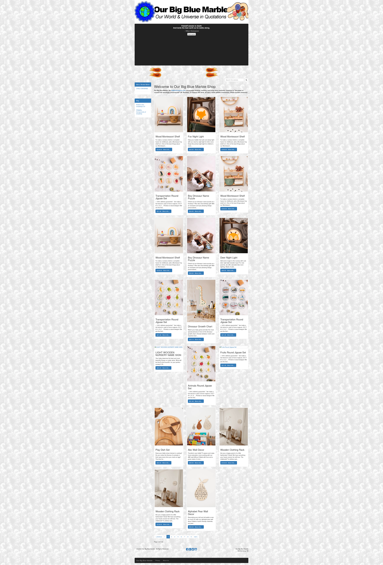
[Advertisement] (191, 50)
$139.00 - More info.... (164, 149)
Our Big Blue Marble (144, 560)
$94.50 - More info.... (163, 463)
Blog (137, 101)
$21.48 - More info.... (163, 211)
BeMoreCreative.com (178, 90)
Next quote (191, 34)
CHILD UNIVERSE (142, 88)
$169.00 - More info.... (229, 149)
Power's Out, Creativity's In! (140, 105)
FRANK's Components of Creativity (141, 112)
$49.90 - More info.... (195, 149)
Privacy (157, 560)
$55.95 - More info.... (163, 368)
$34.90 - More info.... (195, 211)
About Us (166, 560)
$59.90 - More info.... (195, 463)
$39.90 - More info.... (195, 273)
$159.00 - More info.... (164, 270)
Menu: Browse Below (143, 84)
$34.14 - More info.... (195, 339)
